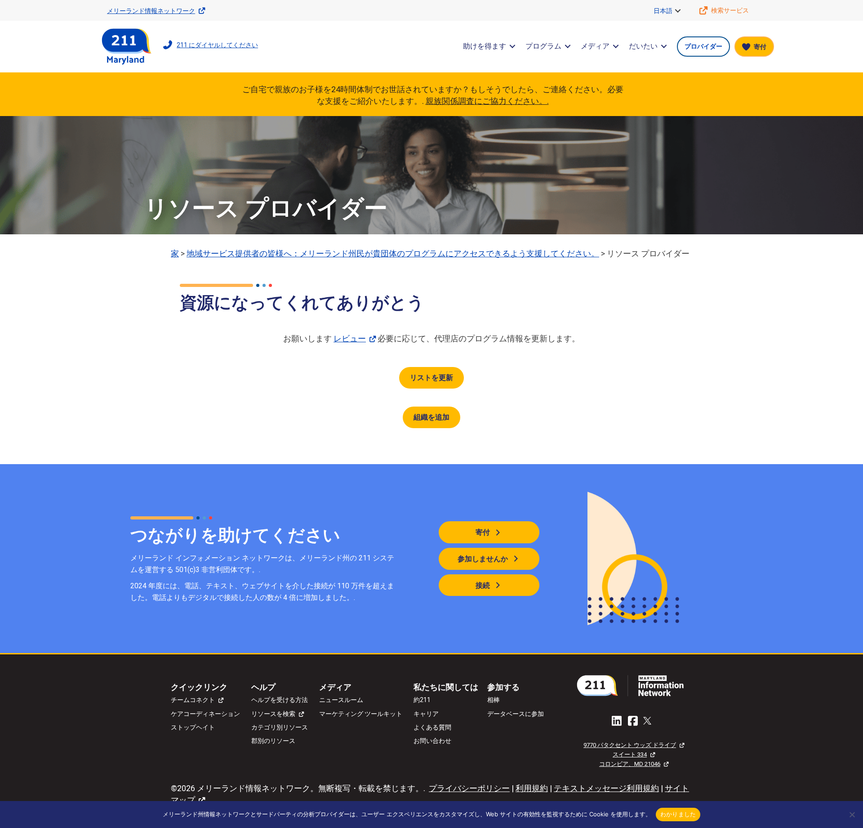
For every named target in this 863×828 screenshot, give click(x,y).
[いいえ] (851, 814)
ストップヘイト (193, 727)
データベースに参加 (515, 713)
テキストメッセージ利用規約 (606, 788)
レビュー (350, 338)
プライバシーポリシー (469, 788)
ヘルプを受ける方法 (279, 699)
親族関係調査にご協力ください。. (487, 101)
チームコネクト (193, 699)
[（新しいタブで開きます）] (633, 685)
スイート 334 (630, 754)
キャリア (426, 713)
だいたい (643, 46)
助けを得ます (484, 46)
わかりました (678, 814)
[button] (677, 10)
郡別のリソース (273, 740)
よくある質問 (432, 727)
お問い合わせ (432, 740)
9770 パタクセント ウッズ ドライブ (629, 745)
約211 (422, 699)
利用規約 (532, 788)
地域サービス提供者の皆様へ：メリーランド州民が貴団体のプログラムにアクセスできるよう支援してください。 (393, 253)
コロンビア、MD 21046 (629, 764)
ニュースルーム (341, 699)
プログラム (543, 46)
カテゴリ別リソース (279, 727)
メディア (595, 46)
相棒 (493, 699)
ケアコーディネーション (205, 713)
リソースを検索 (273, 713)
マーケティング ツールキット (360, 713)
